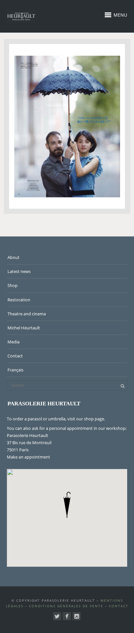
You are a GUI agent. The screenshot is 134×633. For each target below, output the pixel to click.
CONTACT (118, 606)
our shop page (90, 419)
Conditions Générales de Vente (66, 606)
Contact (15, 356)
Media (13, 342)
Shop (12, 285)
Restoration (18, 300)
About (13, 257)
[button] (67, 504)
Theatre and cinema (26, 314)
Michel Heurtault (23, 328)
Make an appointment (28, 457)
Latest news (19, 271)
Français (15, 370)
